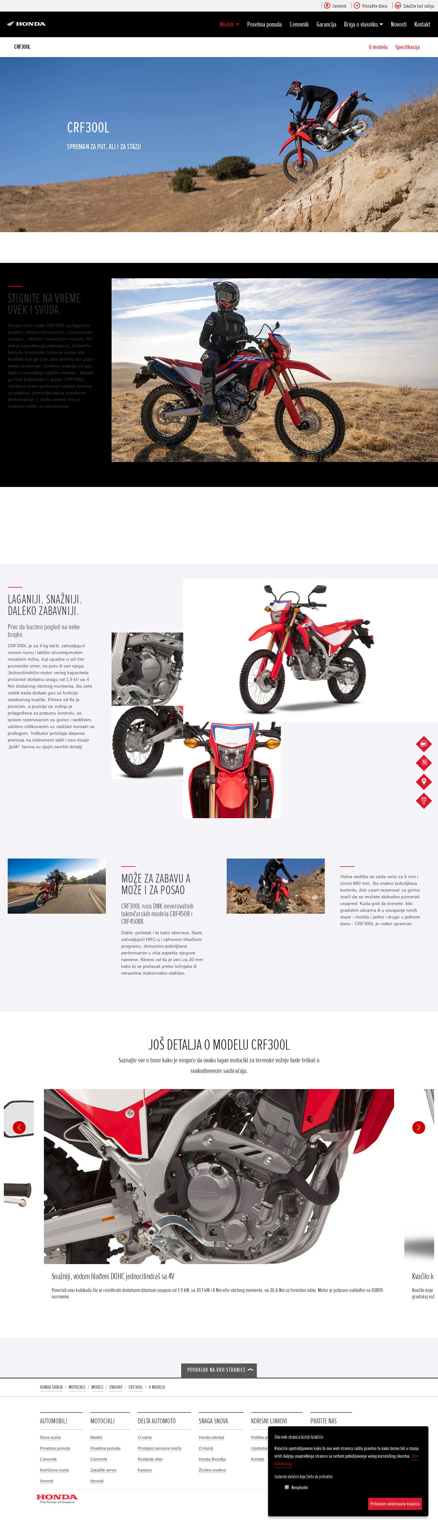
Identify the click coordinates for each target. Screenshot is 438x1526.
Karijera (145, 1470)
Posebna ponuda (264, 24)
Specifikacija (407, 47)
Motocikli (77, 1387)
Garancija (326, 24)
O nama (145, 1437)
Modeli (97, 1387)
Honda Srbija (51, 1387)
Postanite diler (150, 1459)
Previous (19, 1127)
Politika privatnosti (267, 1437)
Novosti (399, 24)
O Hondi (206, 1448)
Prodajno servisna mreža (159, 1448)
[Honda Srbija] (28, 24)
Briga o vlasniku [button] (361, 24)
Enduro (115, 1387)
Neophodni (299, 1487)
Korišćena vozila (54, 1470)
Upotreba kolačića (267, 1448)
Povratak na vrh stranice (216, 1370)
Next (418, 1127)
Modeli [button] (227, 24)
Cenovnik (299, 24)
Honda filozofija (212, 1459)
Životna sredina (212, 1470)
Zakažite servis (103, 1470)
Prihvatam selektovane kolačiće (395, 1504)
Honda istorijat (211, 1437)
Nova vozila (50, 1437)
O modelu (378, 47)
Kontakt (422, 24)
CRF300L (22, 47)
